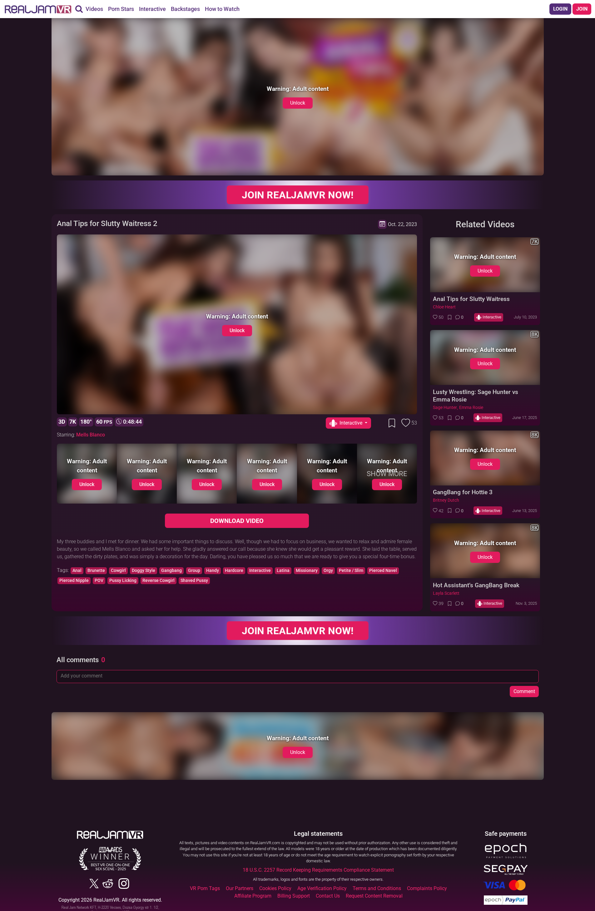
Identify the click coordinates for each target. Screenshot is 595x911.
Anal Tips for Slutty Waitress (471, 299)
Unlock (297, 103)
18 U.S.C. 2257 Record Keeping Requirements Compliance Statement (318, 870)
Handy (212, 570)
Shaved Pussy (194, 580)
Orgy (328, 570)
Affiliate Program (252, 896)
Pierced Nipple (74, 580)
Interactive (260, 570)
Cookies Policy (275, 888)
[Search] (79, 9)
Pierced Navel (383, 570)
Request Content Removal (374, 896)
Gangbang (171, 570)
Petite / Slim (351, 570)
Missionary (307, 570)
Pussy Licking (122, 580)
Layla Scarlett (446, 593)
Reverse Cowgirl (158, 580)
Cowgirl (118, 570)
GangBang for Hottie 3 (463, 492)
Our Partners (239, 888)
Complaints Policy (427, 888)
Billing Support (293, 896)
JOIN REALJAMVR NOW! (298, 195)
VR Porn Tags (205, 888)
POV (99, 580)
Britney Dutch (446, 500)
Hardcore (234, 570)
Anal (77, 570)
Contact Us (328, 896)
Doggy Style (143, 570)
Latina (283, 570)
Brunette (96, 570)
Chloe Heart (444, 307)
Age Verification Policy (322, 888)
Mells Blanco (90, 435)
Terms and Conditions (377, 888)
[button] (438, 317)
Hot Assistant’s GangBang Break (476, 585)
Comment (524, 691)
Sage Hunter (445, 407)
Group (194, 570)
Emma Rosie (471, 407)
